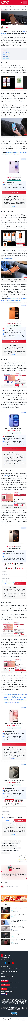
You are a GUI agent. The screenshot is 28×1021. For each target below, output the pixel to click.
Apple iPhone (4, 843)
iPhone (23, 31)
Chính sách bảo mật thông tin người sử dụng (11, 968)
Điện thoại (16, 850)
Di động (11, 9)
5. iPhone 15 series (5, 58)
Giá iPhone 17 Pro (10, 246)
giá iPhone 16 (20, 362)
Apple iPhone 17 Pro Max (14, 843)
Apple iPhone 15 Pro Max (7, 850)
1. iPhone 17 (4, 50)
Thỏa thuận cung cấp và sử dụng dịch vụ (10, 971)
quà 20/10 (23, 44)
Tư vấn (17, 9)
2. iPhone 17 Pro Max (6, 52)
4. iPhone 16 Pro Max (6, 56)
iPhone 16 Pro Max (8, 258)
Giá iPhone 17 (11, 90)
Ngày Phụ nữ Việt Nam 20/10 (10, 840)
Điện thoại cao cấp (6, 852)
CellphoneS (3, 33)
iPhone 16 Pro (7, 475)
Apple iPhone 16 (13, 845)
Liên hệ (2, 973)
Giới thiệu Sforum (4, 966)
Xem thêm (13, 206)
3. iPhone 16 (4, 54)
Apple (19, 840)
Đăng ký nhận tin (20, 583)
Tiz (12, 910)
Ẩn (24, 48)
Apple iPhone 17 (5, 845)
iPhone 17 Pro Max (5, 214)
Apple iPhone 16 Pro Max (7, 848)
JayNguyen (6, 27)
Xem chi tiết (14, 192)
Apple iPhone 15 (17, 848)
